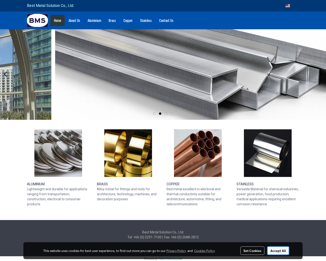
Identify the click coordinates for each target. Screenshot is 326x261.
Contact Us (166, 20)
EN (292, 5)
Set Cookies (252, 250)
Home (57, 20)
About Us (74, 20)
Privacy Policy (176, 250)
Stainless (146, 20)
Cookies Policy (204, 250)
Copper (128, 20)
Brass (112, 20)
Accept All (278, 250)
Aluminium (94, 20)
